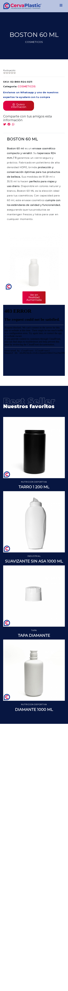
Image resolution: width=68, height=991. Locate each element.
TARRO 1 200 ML (34, 487)
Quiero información (18, 105)
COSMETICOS (27, 86)
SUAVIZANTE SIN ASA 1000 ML (34, 561)
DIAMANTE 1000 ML (34, 709)
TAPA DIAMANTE (34, 635)
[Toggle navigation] (61, 6)
